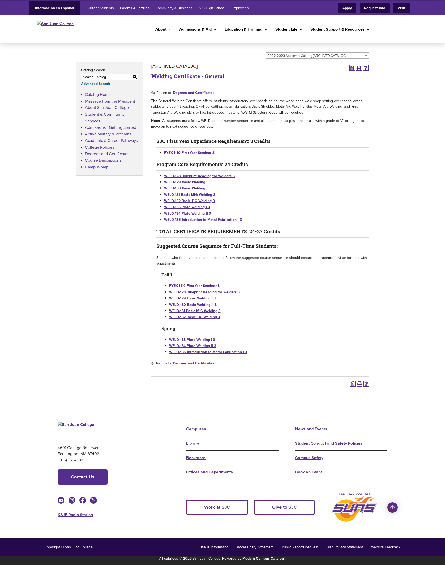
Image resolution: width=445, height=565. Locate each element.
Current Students (100, 8)
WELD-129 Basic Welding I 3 (187, 182)
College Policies (99, 147)
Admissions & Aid (195, 29)
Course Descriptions (103, 160)
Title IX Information (214, 547)
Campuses (196, 429)
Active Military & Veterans (108, 134)
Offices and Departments (209, 472)
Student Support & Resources (337, 29)
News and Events (311, 429)
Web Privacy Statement (345, 547)
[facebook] (82, 500)
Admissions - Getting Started (110, 127)
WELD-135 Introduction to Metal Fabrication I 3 (203, 219)
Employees (240, 8)
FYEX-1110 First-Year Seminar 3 (189, 153)
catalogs (171, 558)
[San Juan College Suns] (354, 507)
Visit (401, 8)
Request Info (374, 8)
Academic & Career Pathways (111, 140)
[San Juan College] (87, 29)
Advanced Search (95, 83)
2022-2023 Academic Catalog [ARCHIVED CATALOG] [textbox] (307, 55)
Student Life (286, 29)
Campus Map (96, 167)
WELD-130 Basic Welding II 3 (187, 188)
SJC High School (212, 8)
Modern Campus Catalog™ (263, 558)
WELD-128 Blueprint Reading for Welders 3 (199, 176)
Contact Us (82, 476)
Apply (347, 8)
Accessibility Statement (255, 547)
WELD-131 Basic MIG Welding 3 (189, 194)
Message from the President (110, 101)
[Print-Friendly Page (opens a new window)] (359, 68)
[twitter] (93, 500)
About (160, 29)
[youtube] (61, 500)
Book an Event (308, 472)
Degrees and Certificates (107, 154)
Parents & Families (134, 8)
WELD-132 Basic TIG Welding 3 (189, 201)
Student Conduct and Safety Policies (328, 443)
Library (192, 443)
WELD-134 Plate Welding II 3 (187, 213)
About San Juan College (107, 108)
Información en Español (54, 8)
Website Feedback (385, 547)
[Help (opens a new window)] (366, 68)
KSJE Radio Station (75, 515)
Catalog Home (98, 94)
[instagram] (72, 500)
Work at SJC (217, 507)
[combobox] (317, 55)
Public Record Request (300, 547)
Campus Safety (309, 458)
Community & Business (174, 8)
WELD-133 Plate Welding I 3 (187, 207)
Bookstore (196, 458)
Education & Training (243, 29)
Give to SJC (284, 507)
